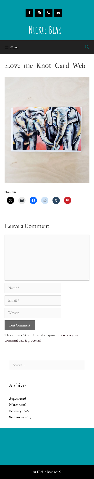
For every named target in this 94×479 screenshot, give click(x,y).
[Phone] (48, 13)
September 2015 (20, 417)
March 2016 (17, 405)
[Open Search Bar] (87, 47)
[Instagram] (39, 13)
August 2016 (17, 398)
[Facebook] (29, 13)
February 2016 (19, 411)
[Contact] (58, 13)
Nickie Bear (45, 29)
